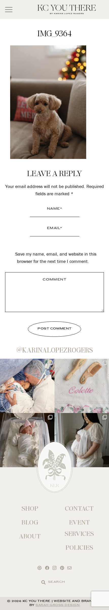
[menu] (8, 9)
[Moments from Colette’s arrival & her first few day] (27, 386)
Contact (79, 508)
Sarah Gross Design (57, 605)
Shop (30, 508)
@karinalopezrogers (54, 350)
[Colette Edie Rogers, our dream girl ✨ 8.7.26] (27, 440)
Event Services (79, 528)
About (30, 536)
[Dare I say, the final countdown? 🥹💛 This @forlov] (82, 440)
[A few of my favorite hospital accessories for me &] (82, 386)
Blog (29, 522)
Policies (79, 547)
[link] (43, 582)
